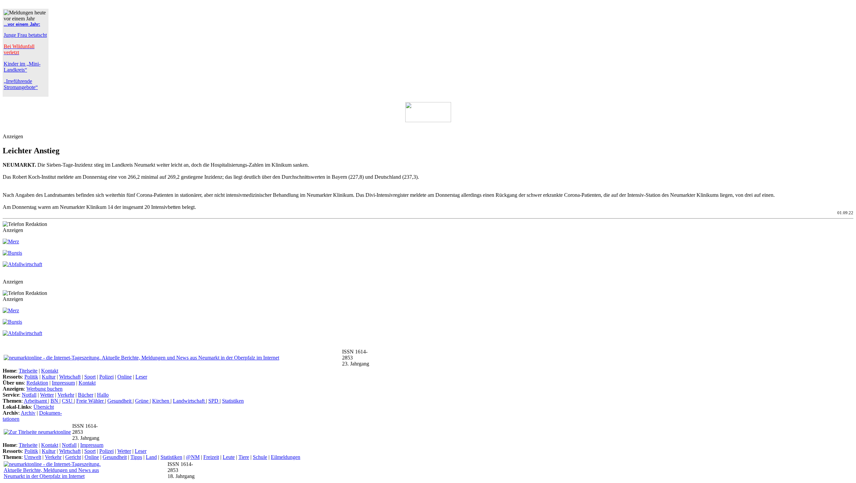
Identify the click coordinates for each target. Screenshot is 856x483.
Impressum (63, 383)
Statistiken (233, 401)
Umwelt (32, 457)
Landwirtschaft (189, 401)
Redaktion (37, 383)
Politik (31, 377)
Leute (229, 457)
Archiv (28, 413)
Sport (90, 377)
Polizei (106, 377)
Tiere (243, 457)
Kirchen (161, 401)
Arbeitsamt (36, 401)
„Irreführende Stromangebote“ (21, 84)
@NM (193, 457)
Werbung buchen (44, 389)
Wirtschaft (70, 377)
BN (55, 401)
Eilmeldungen (285, 457)
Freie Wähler (90, 401)
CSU (68, 401)
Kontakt (49, 371)
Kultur (49, 377)
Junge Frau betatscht (25, 35)
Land (151, 457)
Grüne (142, 401)
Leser (141, 377)
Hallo (103, 395)
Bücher (85, 395)
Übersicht (43, 407)
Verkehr (66, 395)
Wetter (47, 395)
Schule (260, 457)
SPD (214, 401)
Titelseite (28, 371)
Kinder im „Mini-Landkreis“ (22, 67)
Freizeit (211, 457)
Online (124, 377)
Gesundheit (120, 401)
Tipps (136, 457)
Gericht (73, 457)
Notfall (29, 395)
